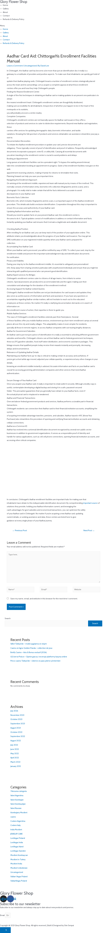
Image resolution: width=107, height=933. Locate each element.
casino (13, 817)
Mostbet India (16, 863)
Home (5, 5)
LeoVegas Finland (17, 838)
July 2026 (14, 711)
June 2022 (14, 749)
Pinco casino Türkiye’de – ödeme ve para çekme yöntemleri (35, 661)
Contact (6, 16)
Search (8, 618)
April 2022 (14, 758)
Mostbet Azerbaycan (19, 855)
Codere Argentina (17, 821)
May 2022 (14, 753)
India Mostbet (16, 829)
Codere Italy (15, 825)
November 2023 (17, 715)
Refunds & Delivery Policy (13, 19)
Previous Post (19, 530)
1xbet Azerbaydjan (18, 804)
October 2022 (16, 732)
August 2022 (15, 740)
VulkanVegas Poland (18, 881)
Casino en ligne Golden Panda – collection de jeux (31, 648)
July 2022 (14, 745)
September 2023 (17, 723)
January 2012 (15, 766)
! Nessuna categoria (18, 791)
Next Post (89, 530)
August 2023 (15, 728)
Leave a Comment (15, 66)
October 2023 (16, 719)
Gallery (6, 8)
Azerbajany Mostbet (18, 812)
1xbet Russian (15, 808)
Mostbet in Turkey (17, 859)
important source (90, 503)
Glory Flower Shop (16, 893)
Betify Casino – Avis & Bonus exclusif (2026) (28, 652)
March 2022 (15, 762)
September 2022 (17, 736)
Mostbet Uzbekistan (18, 868)
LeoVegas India (16, 842)
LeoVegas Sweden (18, 851)
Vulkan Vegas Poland (18, 876)
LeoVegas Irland (16, 846)
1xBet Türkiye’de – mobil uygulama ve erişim (28, 644)
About (5, 12)
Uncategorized (30, 66)
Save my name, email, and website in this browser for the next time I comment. (44, 598)
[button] (53, 25)
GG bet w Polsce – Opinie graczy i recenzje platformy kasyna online (38, 657)
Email (2, 915)
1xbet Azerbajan (17, 800)
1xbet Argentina (16, 795)
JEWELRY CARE (16, 834)
